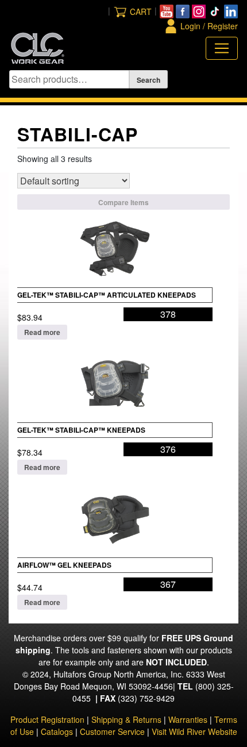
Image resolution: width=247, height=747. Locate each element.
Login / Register (209, 26)
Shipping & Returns (126, 719)
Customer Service (112, 731)
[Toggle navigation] (222, 48)
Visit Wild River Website (194, 731)
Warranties (187, 719)
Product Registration (47, 719)
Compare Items (123, 202)
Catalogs (57, 731)
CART (141, 11)
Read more (42, 332)
